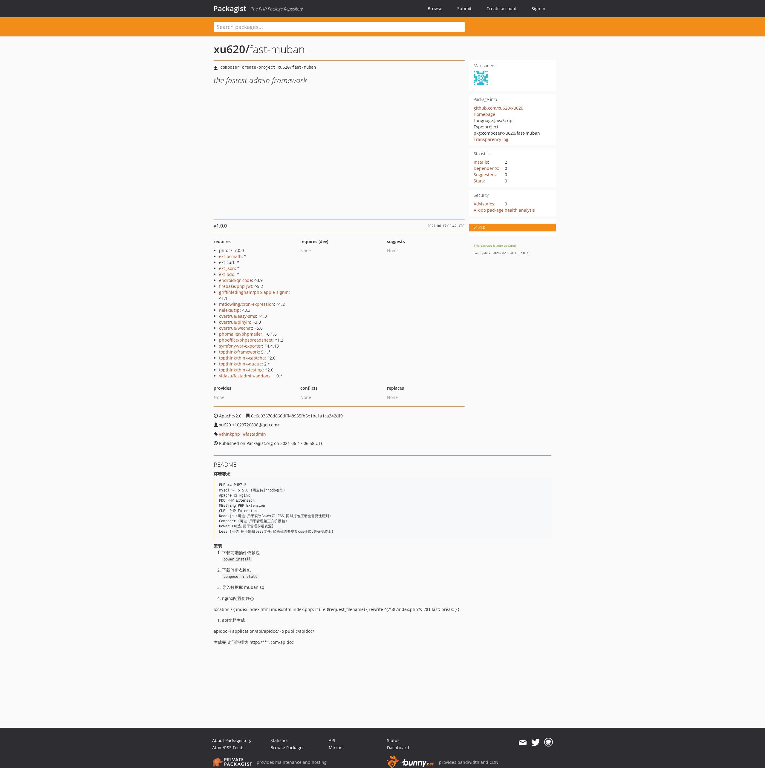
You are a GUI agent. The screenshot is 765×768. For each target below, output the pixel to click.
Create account (501, 8)
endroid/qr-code (235, 280)
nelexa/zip (229, 310)
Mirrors (336, 747)
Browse (435, 8)
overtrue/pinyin (234, 322)
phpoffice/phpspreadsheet (246, 340)
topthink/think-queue (240, 364)
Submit (464, 8)
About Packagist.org (232, 740)
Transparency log (491, 139)
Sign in (538, 8)
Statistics (279, 740)
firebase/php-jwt (235, 286)
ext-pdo (226, 274)
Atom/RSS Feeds (228, 747)
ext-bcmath (230, 256)
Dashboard (398, 747)
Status (393, 740)
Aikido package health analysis (504, 210)
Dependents (486, 168)
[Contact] (522, 742)
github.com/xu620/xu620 (498, 108)
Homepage (484, 114)
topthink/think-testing (241, 370)
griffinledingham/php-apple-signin (254, 292)
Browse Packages (287, 747)
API (332, 740)
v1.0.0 (479, 227)
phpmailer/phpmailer (240, 334)
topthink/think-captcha (242, 358)
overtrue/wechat (235, 328)
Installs (481, 162)
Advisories (484, 204)
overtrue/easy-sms (237, 316)
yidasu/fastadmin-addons (244, 376)
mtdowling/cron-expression (246, 304)
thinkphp (231, 434)
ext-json (227, 268)
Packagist (230, 8)
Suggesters (485, 174)
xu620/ (232, 49)
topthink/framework (239, 352)
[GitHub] (548, 742)
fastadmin (256, 434)
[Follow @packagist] (535, 742)
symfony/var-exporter (240, 346)
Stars (479, 181)
